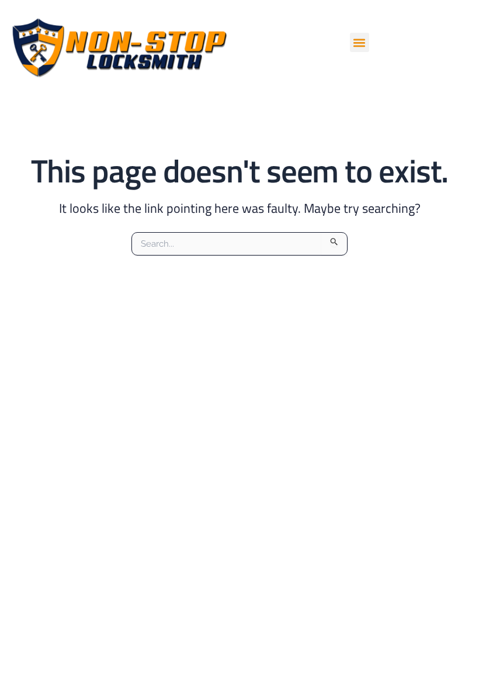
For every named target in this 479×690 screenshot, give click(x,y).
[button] (359, 42)
